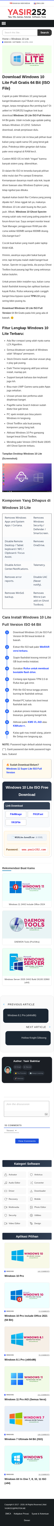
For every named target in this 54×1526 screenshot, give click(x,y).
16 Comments (44, 1474)
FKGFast (38, 814)
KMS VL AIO (35, 722)
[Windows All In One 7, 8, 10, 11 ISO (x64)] (27, 1458)
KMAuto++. (19, 726)
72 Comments (44, 1311)
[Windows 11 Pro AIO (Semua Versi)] (27, 1379)
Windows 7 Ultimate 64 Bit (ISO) (23, 1439)
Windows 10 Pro (14, 1276)
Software (16, 42)
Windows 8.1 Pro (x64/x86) (20, 1359)
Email (19, 1067)
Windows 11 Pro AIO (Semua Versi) (25, 1399)
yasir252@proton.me (15, 1508)
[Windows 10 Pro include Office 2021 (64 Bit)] (27, 1295)
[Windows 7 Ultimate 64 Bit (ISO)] (27, 1418)
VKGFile (16, 822)
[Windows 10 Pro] (27, 1255)
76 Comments (44, 1355)
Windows (8, 42)
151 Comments (44, 1395)
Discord (28, 1067)
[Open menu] (3, 23)
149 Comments (44, 1434)
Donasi (27, 1520)
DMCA (8, 1514)
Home (5, 39)
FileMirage (16, 814)
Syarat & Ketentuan (40, 1514)
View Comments (27, 1141)
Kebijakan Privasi (21, 1514)
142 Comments (44, 1271)
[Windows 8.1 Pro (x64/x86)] (27, 1339)
